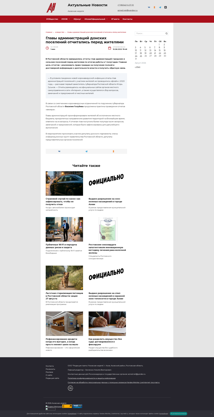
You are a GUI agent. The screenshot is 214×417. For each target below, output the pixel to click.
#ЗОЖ (64, 19)
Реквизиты (50, 369)
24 (136, 56)
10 (136, 50)
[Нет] (211, 414)
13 (150, 50)
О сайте (49, 375)
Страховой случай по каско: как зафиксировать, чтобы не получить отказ (63, 201)
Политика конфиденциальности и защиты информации (92, 378)
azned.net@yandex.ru (128, 10)
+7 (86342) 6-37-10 (126, 5)
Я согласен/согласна (178, 413)
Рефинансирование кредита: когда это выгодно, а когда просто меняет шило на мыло (62, 342)
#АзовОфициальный (94, 19)
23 (165, 53)
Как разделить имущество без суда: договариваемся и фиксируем (105, 342)
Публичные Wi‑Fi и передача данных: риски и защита (61, 246)
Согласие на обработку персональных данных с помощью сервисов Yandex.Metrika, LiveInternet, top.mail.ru (114, 382)
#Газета (115, 19)
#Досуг (77, 19)
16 (164, 50)
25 (141, 56)
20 (150, 53)
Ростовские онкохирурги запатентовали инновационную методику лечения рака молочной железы (107, 248)
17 (136, 53)
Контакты (127, 19)
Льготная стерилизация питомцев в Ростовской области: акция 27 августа (64, 296)
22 (160, 53)
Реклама (49, 372)
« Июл (137, 67)
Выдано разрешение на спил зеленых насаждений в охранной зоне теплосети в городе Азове (107, 296)
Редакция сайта (52, 378)
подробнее (72, 413)
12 (145, 50)
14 (155, 50)
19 (145, 53)
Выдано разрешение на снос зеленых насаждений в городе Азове (105, 201)
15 (159, 50)
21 (155, 53)
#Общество (52, 19)
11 (140, 50)
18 (141, 53)
